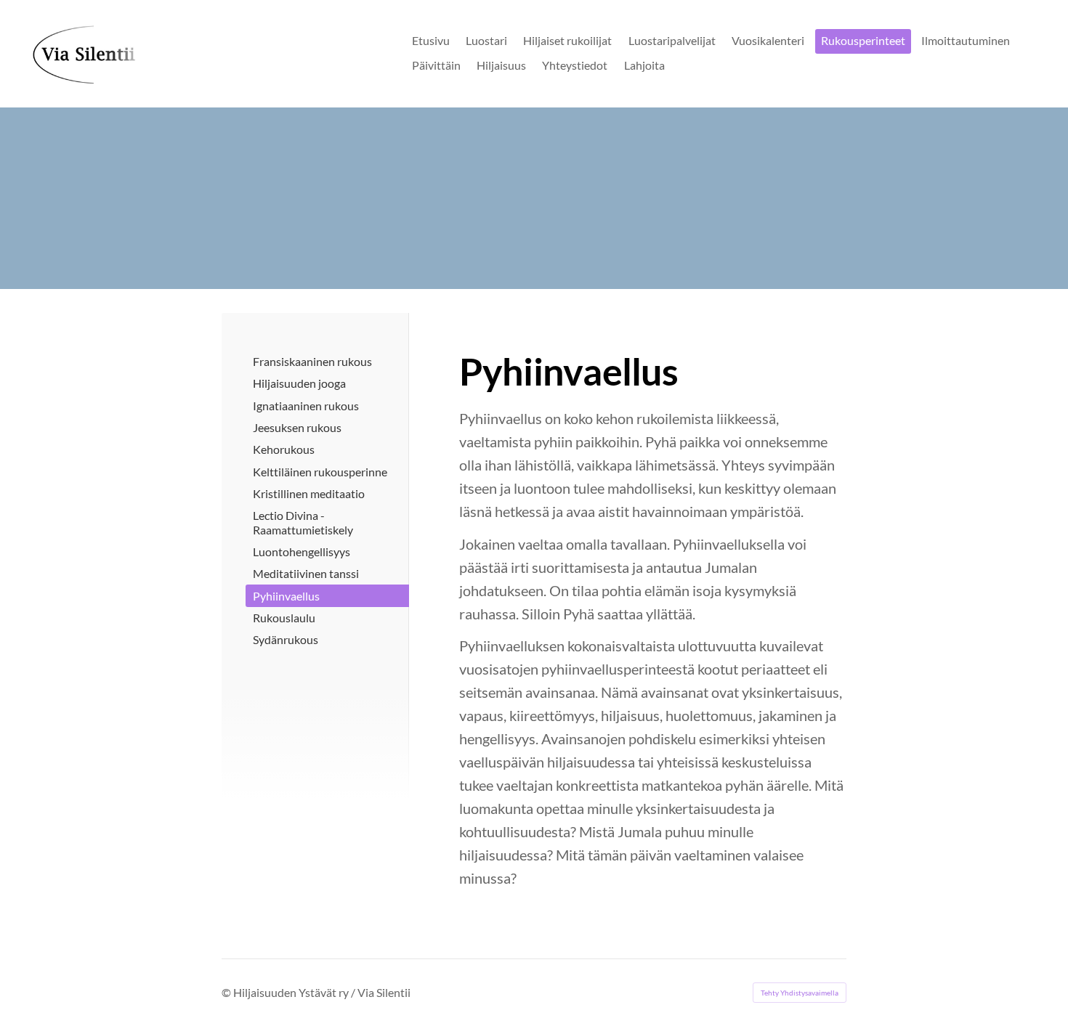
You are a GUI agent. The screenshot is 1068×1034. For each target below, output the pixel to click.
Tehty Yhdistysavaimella (799, 992)
